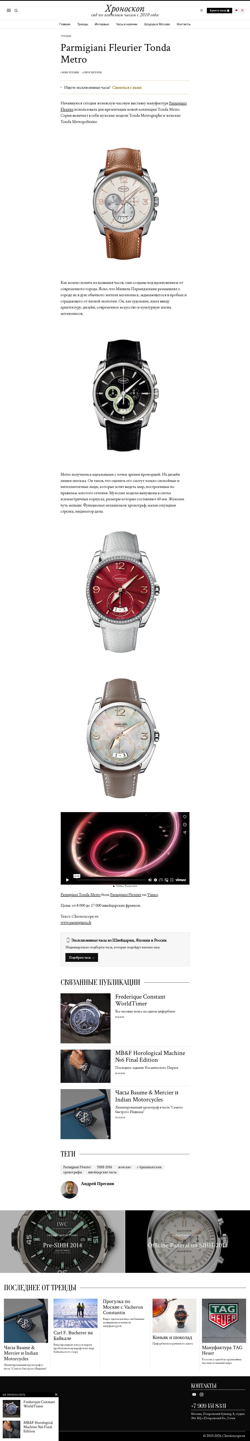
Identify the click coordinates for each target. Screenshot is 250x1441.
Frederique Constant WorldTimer (140, 1000)
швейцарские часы (102, 1172)
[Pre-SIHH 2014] (62, 1241)
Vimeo (152, 894)
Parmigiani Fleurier (125, 894)
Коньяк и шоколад (172, 1337)
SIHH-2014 (104, 1167)
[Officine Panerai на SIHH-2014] (187, 1241)
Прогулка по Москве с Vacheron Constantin (123, 1307)
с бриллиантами (149, 1167)
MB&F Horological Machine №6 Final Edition (150, 1056)
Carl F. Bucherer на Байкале (73, 1335)
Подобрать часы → (82, 957)
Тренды (66, 36)
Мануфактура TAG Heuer (222, 1350)
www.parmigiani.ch (76, 922)
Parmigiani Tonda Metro (81, 894)
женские (124, 1167)
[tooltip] (236, 10)
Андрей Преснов (97, 1184)
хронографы (72, 1172)
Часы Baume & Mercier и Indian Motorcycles (146, 1096)
